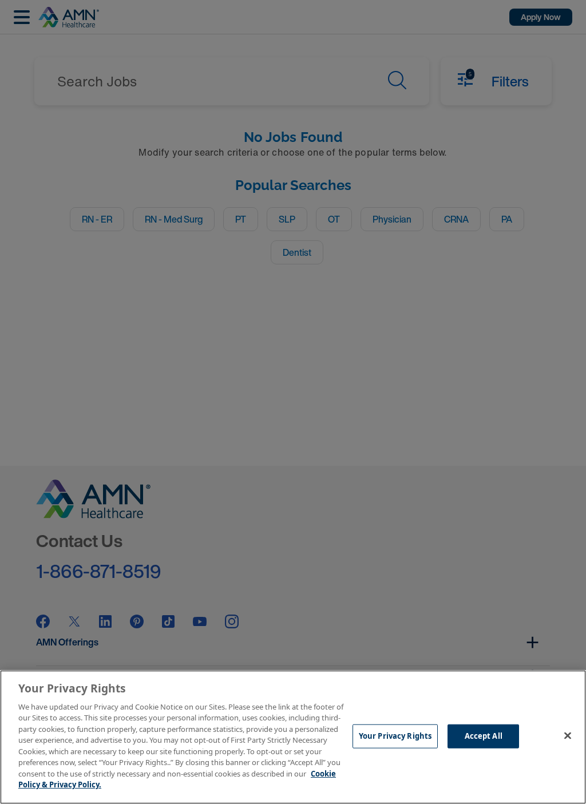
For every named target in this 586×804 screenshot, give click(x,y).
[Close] (567, 735)
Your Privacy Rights (395, 736)
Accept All (483, 736)
